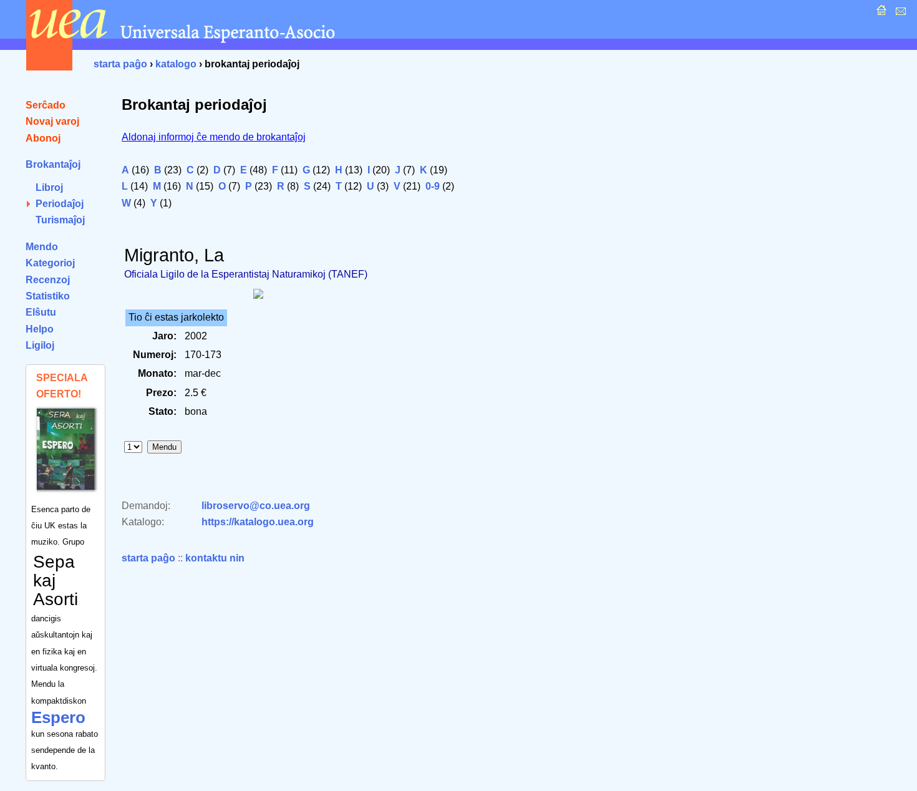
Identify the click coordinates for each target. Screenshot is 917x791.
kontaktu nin (215, 558)
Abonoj (43, 138)
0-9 (432, 186)
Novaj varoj (52, 121)
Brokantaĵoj (53, 164)
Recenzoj (48, 279)
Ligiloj (40, 345)
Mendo (42, 246)
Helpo (40, 329)
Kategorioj (50, 263)
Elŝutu (41, 312)
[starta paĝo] (879, 13)
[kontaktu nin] (899, 13)
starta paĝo (120, 64)
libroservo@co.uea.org (255, 505)
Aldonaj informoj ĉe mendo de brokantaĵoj (214, 137)
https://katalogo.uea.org (257, 522)
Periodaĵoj (60, 203)
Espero (58, 717)
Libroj (49, 187)
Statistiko (48, 296)
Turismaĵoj (60, 220)
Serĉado (46, 105)
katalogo (175, 64)
